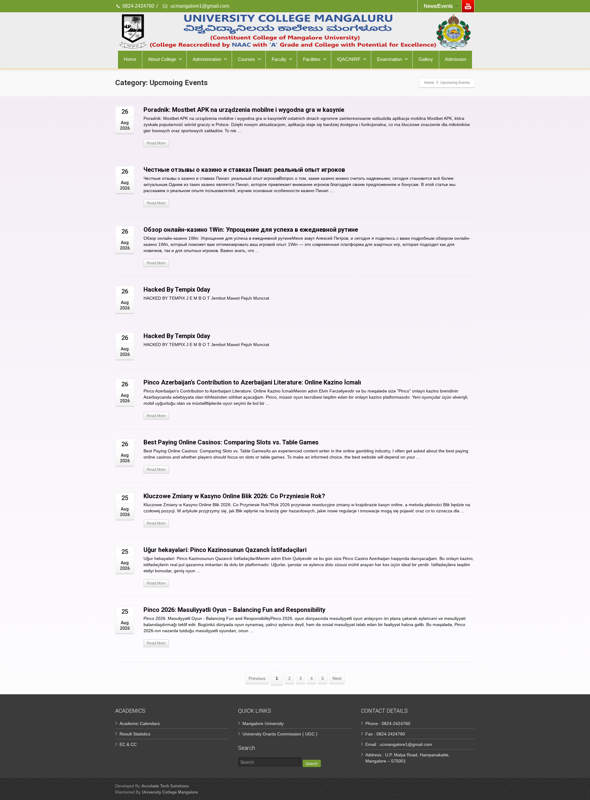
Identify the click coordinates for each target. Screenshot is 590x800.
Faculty (279, 59)
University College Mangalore (170, 792)
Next (336, 678)
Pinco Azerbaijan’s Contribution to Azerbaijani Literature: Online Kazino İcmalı (252, 382)
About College (162, 59)
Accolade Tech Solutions (165, 786)
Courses (246, 59)
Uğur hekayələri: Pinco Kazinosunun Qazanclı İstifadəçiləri (225, 550)
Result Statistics (135, 733)
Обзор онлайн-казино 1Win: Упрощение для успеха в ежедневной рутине (251, 229)
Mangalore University (263, 723)
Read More (156, 143)
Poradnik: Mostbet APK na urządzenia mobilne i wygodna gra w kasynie (244, 109)
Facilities (312, 59)
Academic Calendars (140, 723)
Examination (389, 59)
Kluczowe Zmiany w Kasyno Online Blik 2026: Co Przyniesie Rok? (234, 496)
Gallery (426, 59)
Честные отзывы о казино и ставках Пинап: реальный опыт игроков (244, 169)
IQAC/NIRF (348, 59)
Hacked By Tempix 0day (177, 289)
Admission (455, 59)
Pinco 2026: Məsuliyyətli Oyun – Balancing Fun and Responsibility (234, 609)
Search (312, 763)
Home (130, 59)
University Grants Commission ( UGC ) (279, 733)
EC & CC (128, 744)
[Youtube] (468, 6)
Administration (207, 59)
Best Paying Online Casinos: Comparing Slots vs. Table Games (231, 442)
